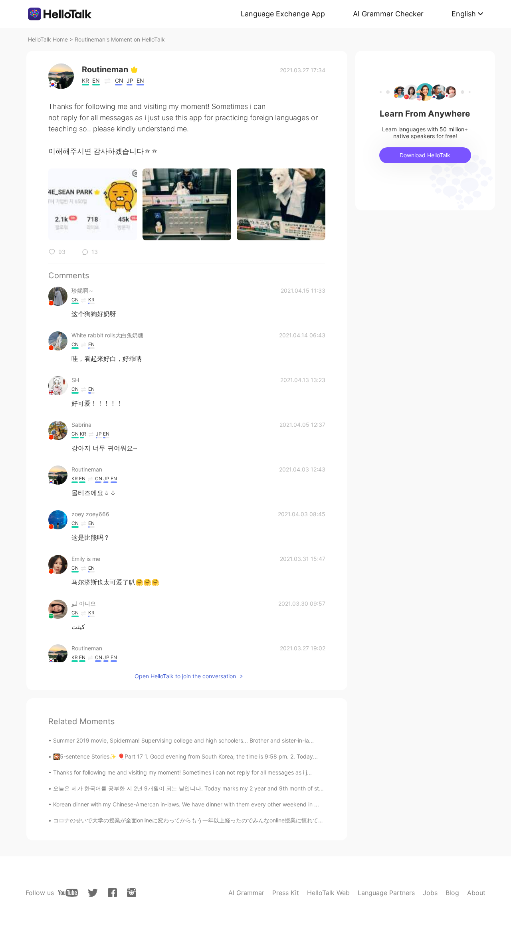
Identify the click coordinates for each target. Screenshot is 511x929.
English (464, 14)
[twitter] (93, 893)
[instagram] (131, 892)
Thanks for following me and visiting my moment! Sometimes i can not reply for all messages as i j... (182, 772)
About (476, 893)
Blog (452, 893)
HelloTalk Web (328, 893)
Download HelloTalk (425, 155)
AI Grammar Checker (388, 14)
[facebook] (112, 892)
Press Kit (285, 893)
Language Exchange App (283, 14)
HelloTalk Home (48, 39)
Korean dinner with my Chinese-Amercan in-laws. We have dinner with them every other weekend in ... (186, 804)
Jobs (430, 893)
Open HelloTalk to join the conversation (185, 676)
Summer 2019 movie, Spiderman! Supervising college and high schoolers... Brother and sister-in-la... (183, 740)
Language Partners (386, 893)
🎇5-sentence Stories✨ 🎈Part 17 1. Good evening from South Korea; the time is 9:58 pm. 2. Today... (185, 756)
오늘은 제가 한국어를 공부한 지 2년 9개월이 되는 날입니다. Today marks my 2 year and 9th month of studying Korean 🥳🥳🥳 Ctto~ (224, 788)
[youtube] (68, 893)
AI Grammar (246, 893)
